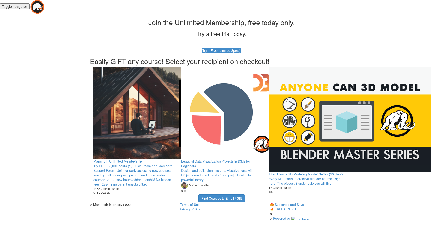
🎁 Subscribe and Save (287, 204)
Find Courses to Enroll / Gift (221, 198)
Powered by (282, 218)
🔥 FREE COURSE (284, 209)
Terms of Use (190, 204)
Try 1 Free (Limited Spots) (221, 50)
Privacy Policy (190, 209)
